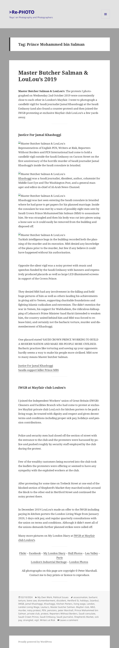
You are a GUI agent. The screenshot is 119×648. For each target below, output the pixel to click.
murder (22, 610)
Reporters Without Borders (63, 613)
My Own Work (44, 597)
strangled (28, 620)
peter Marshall (65, 610)
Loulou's (45, 607)
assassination (80, 597)
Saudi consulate (87, 613)
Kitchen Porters (64, 603)
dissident (61, 600)
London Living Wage (28, 607)
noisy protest (34, 610)
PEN (44, 610)
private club (33, 613)
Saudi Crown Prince (28, 616)
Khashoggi (24, 178)
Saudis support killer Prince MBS (38, 370)
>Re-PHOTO (21, 12)
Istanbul (94, 600)
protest (44, 613)
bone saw (32, 600)
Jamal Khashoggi (34, 603)
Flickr (22, 553)
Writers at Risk (47, 620)
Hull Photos (75, 553)
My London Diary (54, 553)
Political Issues (60, 597)
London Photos (78, 562)
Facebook (35, 553)
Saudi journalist (65, 616)
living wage (80, 603)
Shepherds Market (83, 616)
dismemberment (46, 600)
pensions (52, 610)
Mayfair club (82, 607)
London (91, 603)
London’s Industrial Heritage (49, 562)
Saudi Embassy (47, 616)
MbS (92, 607)
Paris (59, 557)
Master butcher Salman (62, 607)
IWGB (21, 603)
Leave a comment (69, 620)
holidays (84, 600)
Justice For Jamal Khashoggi (35, 365)
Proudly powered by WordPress (35, 641)
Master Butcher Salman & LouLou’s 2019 (53, 76)
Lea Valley (91, 553)
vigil (36, 620)
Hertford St (73, 600)
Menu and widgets (105, 18)
